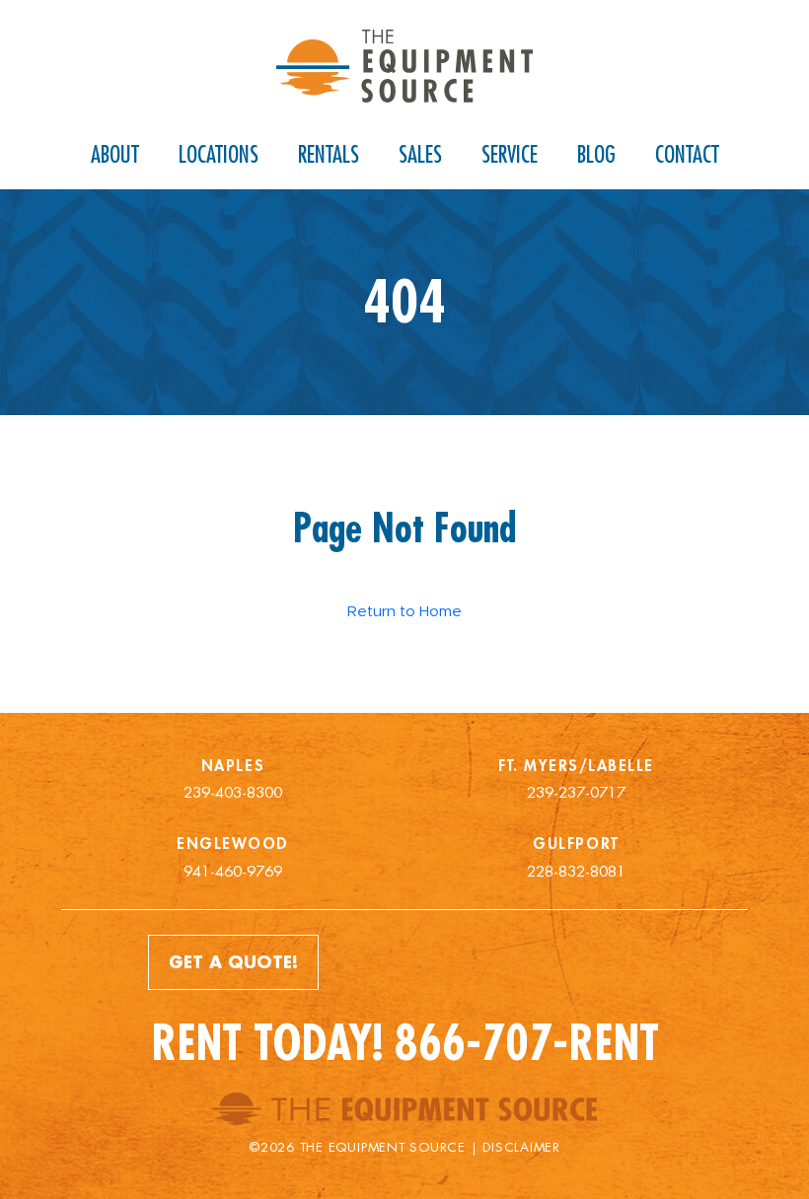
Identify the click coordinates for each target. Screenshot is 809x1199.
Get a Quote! (233, 962)
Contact (687, 154)
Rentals (328, 154)
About (115, 154)
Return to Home (404, 610)
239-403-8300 (233, 792)
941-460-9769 (233, 871)
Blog (596, 154)
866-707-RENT (527, 1043)
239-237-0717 (576, 792)
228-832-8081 (576, 871)
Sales (420, 154)
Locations (218, 154)
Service (509, 154)
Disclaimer (521, 1147)
